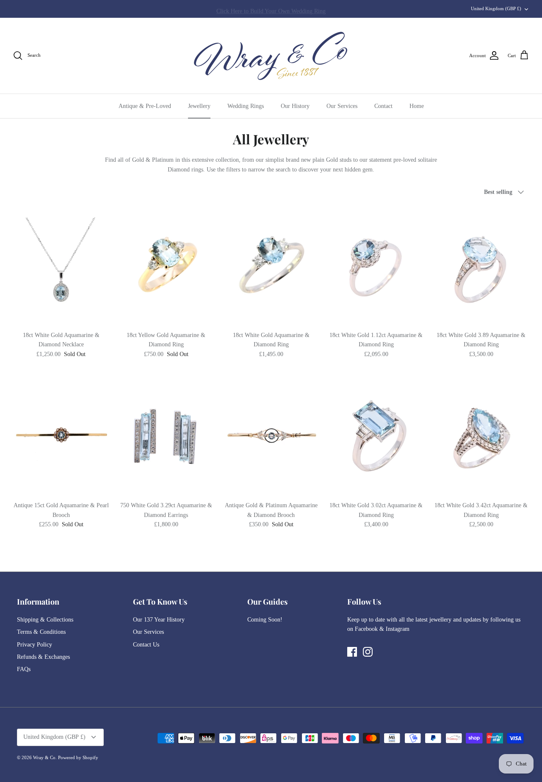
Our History (295, 106)
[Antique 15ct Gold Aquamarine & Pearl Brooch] (61, 436)
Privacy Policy (34, 644)
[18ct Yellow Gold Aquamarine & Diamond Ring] (166, 266)
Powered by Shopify (78, 757)
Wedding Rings (245, 106)
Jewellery (199, 106)
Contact (383, 106)
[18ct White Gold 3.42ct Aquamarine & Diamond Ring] (481, 436)
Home (416, 106)
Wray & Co (44, 757)
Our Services (341, 106)
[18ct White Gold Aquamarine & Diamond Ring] (271, 266)
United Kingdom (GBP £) (496, 8)
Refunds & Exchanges (43, 657)
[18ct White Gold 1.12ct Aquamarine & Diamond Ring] (376, 266)
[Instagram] (368, 652)
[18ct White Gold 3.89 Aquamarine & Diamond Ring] (481, 266)
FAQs (23, 669)
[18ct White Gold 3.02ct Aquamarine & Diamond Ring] (376, 436)
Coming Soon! (264, 619)
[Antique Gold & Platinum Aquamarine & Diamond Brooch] (271, 436)
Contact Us (146, 644)
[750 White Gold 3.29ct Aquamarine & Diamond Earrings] (166, 436)
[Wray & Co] (271, 55)
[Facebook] (352, 652)
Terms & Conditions (41, 632)
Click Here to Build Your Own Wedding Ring (271, 9)
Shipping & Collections (45, 619)
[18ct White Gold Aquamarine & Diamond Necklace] (61, 266)
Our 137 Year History (159, 619)
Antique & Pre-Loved (145, 106)
